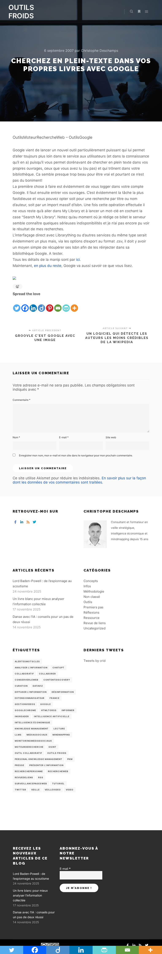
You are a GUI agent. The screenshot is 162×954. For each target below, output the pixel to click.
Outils (88, 602)
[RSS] (28, 522)
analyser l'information (31, 667)
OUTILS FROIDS (21, 11)
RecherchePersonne (29, 771)
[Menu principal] (146, 11)
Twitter (20, 789)
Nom (16, 437)
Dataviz (38, 686)
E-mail (64, 437)
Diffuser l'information (31, 692)
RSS (40, 777)
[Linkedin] (33, 305)
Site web (111, 437)
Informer (68, 710)
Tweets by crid (94, 661)
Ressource (92, 618)
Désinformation (63, 692)
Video (69, 789)
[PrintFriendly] (66, 305)
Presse (19, 765)
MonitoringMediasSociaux (33, 740)
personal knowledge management (38, 759)
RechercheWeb (58, 771)
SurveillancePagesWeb (31, 783)
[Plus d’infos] (139, 11)
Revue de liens (95, 623)
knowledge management (32, 728)
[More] (74, 305)
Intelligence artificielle (51, 716)
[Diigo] (41, 305)
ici (78, 259)
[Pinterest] (49, 305)
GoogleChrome (25, 710)
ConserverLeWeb (26, 679)
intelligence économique (32, 722)
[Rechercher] (131, 11)
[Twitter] (16, 305)
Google (45, 704)
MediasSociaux (37, 734)
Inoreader (22, 716)
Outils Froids (56, 753)
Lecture (59, 728)
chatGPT (58, 667)
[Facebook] (25, 305)
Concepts (91, 581)
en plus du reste (47, 266)
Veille (35, 789)
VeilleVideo (53, 789)
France (54, 698)
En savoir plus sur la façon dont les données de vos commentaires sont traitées (79, 480)
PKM (70, 759)
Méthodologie (94, 591)
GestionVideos (25, 704)
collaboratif (24, 673)
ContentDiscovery (56, 679)
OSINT (52, 747)
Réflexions (91, 612)
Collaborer (47, 673)
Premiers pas (93, 607)
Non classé (92, 597)
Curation (21, 686)
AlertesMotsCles (27, 661)
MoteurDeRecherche (29, 747)
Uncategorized (94, 628)
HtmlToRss (49, 710)
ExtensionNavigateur (30, 698)
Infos (87, 586)
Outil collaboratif (28, 753)
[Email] (58, 305)
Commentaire (21, 399)
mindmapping (61, 734)
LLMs (18, 734)
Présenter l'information (46, 765)
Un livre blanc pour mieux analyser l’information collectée (30, 895)
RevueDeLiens (24, 777)
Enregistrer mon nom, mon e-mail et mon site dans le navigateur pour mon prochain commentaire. (76, 455)
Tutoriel (58, 783)
